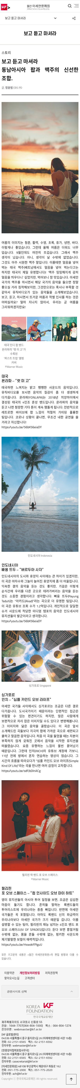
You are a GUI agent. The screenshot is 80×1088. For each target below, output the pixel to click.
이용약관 (9, 973)
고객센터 (30, 978)
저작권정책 (51, 973)
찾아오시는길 (11, 978)
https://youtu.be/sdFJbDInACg (21, 770)
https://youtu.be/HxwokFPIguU (22, 944)
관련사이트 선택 (17, 991)
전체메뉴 (76, 6)
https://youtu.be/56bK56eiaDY (22, 427)
